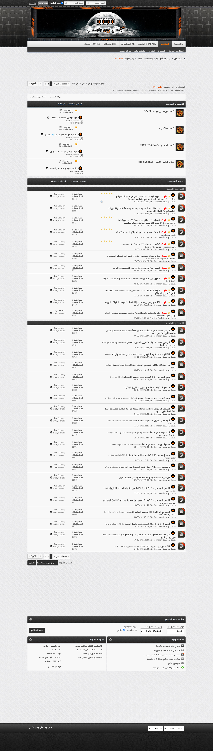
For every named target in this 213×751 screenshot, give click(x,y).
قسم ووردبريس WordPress (159, 111)
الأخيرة (34, 83)
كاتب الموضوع (172, 181)
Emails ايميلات (92, 44)
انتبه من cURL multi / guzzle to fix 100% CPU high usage (142, 546)
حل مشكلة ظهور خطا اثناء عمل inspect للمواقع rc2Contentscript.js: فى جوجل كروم (139, 536)
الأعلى (32, 563)
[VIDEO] (57, 657)
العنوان (180, 181)
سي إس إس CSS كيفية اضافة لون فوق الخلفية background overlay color (142, 456)
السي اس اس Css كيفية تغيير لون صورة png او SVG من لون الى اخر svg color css (139, 501)
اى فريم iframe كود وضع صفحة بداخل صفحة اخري (144, 478)
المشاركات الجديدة (176, 51)
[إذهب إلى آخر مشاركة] (51, 196)
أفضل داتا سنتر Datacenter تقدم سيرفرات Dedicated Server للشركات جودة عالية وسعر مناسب (147, 221)
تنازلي (120, 630)
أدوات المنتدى (55, 97)
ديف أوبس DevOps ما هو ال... (63, 151)
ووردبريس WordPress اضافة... (63, 118)
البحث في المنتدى (39, 97)
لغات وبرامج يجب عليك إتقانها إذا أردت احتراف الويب (132, 302)
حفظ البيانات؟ (55, 3)
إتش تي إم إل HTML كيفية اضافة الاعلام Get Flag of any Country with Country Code (140, 513)
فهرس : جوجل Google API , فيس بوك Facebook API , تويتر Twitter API (148, 245)
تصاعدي (131, 630)
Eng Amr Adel (156, 318)
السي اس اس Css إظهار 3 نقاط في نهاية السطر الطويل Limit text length (140, 489)
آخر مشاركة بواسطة (58, 181)
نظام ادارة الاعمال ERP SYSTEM (156, 162)
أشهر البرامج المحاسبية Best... (63, 168)
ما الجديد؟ (178, 44)
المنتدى (165, 44)
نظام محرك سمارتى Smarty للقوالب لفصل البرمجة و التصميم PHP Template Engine (141, 257)
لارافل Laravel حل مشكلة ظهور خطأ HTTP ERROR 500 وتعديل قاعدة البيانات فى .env (141, 332)
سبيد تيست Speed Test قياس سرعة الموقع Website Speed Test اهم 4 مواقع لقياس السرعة (146, 197)
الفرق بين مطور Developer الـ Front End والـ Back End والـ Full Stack (139, 279)
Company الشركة (147, 44)
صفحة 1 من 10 (60, 84)
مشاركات (83, 181)
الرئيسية (48, 727)
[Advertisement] (106, 70)
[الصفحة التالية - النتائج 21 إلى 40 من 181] (40, 83)
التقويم (152, 51)
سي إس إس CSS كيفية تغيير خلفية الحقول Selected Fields (140, 377)
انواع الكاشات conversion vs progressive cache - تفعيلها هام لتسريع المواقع (140, 291)
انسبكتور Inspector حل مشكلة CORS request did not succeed (140, 444)
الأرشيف (39, 727)
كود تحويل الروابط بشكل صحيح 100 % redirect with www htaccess (137, 398)
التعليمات (161, 51)
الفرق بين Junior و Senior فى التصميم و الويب (136, 268)
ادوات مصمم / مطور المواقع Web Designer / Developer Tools (146, 233)
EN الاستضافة (110, 44)
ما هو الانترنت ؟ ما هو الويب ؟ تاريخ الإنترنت (146, 387)
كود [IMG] (56, 653)
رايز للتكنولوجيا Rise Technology (154, 58)
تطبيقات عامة (139, 51)
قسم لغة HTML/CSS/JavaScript (157, 145)
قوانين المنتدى (54, 666)
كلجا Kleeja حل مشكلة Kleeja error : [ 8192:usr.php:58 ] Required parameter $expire (141, 433)
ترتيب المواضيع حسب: (152, 626)
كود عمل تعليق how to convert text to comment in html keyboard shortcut (141, 421)
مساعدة (32, 3)
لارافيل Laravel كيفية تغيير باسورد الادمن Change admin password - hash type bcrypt (139, 343)
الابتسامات (56, 650)
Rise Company (156, 202)
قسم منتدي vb (165, 128)
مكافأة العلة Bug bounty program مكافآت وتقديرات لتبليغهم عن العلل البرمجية (142, 209)
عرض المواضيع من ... (175, 626)
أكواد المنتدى (55, 646)
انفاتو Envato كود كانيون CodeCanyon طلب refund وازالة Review (137, 354)
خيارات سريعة (125, 51)
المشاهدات (74, 181)
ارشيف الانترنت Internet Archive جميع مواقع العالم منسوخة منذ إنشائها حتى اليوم (140, 410)
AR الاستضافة (128, 44)
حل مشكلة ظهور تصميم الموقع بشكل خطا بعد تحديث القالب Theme (141, 366)
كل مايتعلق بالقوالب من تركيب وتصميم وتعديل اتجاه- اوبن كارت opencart (140, 314)
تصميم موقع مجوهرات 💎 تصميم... (60, 135)
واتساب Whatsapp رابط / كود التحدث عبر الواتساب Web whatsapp (137, 467)
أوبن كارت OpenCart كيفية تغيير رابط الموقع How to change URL (137, 524)
